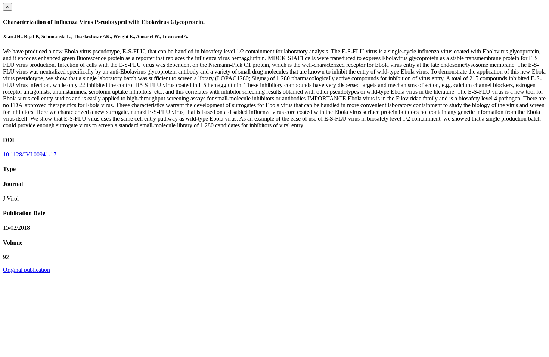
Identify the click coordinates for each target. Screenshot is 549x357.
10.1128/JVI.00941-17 (29, 154)
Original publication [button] (26, 270)
